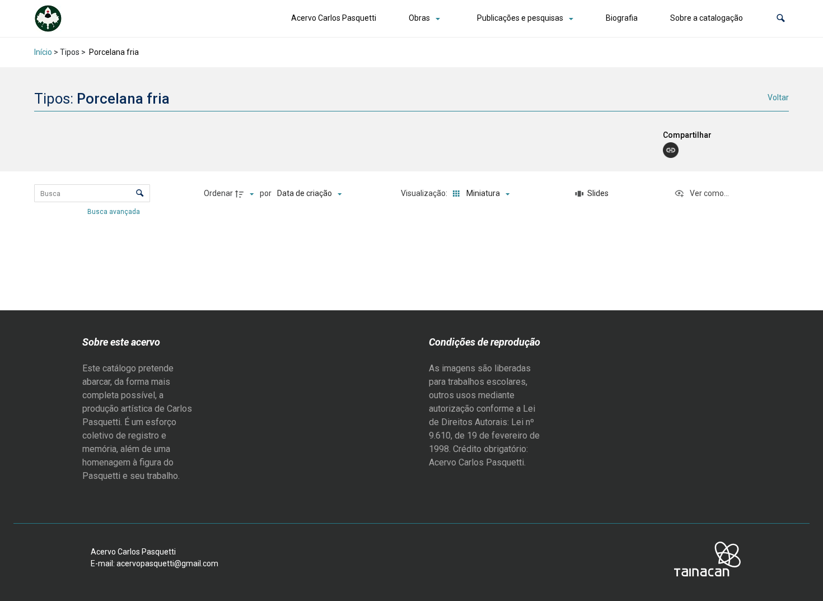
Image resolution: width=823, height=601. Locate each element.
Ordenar (218, 193)
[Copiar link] (671, 150)
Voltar (778, 97)
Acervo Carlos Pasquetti (333, 17)
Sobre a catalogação (706, 17)
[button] (781, 18)
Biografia (622, 17)
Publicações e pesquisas (520, 17)
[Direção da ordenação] (246, 193)
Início (43, 52)
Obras (419, 17)
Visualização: (425, 193)
